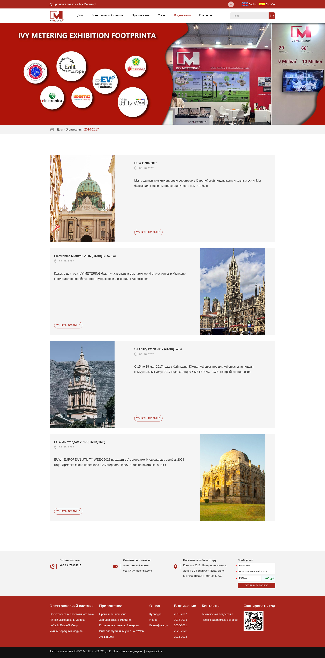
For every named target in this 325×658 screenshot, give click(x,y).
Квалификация (159, 625)
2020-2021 (180, 625)
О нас (162, 15)
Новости (154, 619)
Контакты (205, 15)
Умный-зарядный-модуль (66, 631)
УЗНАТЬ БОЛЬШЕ (148, 232)
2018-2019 (180, 619)
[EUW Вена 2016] (87, 198)
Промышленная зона (112, 614)
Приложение (141, 15)
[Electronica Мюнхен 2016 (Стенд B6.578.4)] (237, 291)
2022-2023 (180, 631)
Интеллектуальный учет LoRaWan (121, 631)
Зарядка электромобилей (115, 619)
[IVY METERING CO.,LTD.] (58, 16)
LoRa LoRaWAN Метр (63, 625)
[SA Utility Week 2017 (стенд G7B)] (87, 384)
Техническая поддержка (217, 614)
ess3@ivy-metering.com (137, 570)
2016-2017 (180, 614)
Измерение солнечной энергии (119, 625)
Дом (80, 15)
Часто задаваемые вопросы (220, 619)
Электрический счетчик (107, 15)
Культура (155, 614)
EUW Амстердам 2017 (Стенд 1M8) (79, 442)
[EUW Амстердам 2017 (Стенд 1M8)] (237, 477)
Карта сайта (154, 651)
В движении (182, 15)
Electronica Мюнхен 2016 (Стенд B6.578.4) (85, 256)
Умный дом (106, 636)
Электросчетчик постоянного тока (72, 614)
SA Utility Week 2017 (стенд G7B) (158, 349)
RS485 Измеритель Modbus (67, 619)
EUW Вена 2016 (145, 163)
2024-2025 (180, 636)
